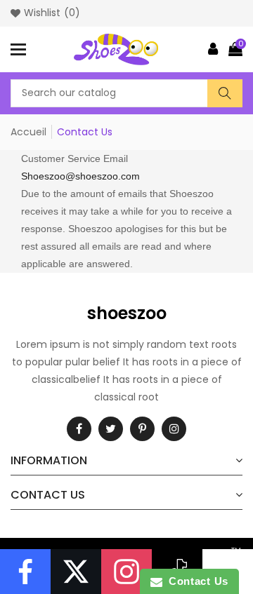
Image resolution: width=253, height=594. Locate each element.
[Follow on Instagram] (126, 571)
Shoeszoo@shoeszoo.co (76, 176)
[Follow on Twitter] (76, 571)
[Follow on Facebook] (25, 571)
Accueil (28, 132)
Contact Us (195, 581)
